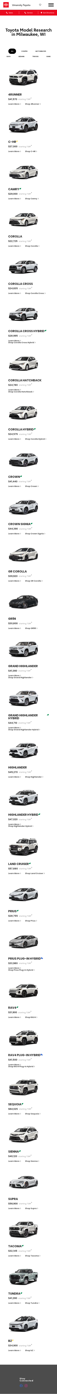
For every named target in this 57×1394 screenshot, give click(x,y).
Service (30, 12)
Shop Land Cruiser (34, 873)
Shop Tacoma (32, 1256)
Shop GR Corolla (33, 581)
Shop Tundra (31, 1303)
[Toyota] (6, 5)
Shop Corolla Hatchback (20, 392)
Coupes (24, 51)
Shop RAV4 (30, 1017)
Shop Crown (31, 486)
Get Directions (48, 12)
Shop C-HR (30, 151)
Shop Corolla (31, 246)
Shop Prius (30, 921)
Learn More (14, 104)
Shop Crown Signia (34, 534)
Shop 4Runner (32, 104)
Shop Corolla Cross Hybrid (21, 342)
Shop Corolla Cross (34, 293)
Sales (10, 12)
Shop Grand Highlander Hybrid (23, 730)
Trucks (35, 56)
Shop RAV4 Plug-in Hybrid (20, 1066)
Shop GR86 (30, 628)
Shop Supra (31, 1208)
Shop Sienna (31, 1161)
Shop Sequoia (32, 1114)
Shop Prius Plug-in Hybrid (20, 970)
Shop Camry (31, 199)
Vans (48, 56)
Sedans (21, 56)
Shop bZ (29, 1350)
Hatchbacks (40, 51)
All (12, 51)
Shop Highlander (33, 777)
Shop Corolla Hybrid (35, 439)
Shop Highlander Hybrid (20, 826)
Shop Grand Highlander (20, 677)
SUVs (8, 56)
